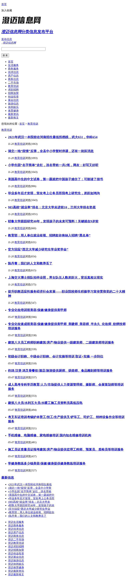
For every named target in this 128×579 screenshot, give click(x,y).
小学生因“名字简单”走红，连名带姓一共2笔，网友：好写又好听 (53, 165)
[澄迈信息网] (22, 24)
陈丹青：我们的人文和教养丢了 (30, 263)
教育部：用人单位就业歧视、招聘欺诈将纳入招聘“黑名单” (49, 235)
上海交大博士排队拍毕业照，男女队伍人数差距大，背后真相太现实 (55, 277)
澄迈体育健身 (16, 567)
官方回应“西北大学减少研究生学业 (29, 508)
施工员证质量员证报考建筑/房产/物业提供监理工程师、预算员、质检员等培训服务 (66, 449)
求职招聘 (13, 89)
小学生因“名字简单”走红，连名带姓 (29, 491)
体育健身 (13, 110)
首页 (4, 4)
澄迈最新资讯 (16, 571)
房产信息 (13, 75)
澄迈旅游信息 (16, 560)
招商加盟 (13, 93)
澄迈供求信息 (16, 529)
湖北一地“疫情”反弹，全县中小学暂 (29, 487)
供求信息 (13, 72)
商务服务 (13, 68)
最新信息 (7, 477)
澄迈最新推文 (16, 574)
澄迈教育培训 (16, 543)
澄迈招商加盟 (16, 550)
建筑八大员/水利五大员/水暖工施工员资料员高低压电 (45, 403)
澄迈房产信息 (16, 532)
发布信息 (6, 39)
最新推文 (13, 117)
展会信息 (13, 100)
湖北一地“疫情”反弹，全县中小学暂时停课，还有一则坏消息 (51, 151)
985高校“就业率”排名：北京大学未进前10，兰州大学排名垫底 (52, 207)
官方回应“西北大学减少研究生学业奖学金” (38, 249)
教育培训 (13, 86)
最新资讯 (13, 114)
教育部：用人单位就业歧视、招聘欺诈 (31, 512)
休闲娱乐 (13, 107)
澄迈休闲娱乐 (16, 564)
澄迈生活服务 (16, 522)
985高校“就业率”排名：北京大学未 (29, 501)
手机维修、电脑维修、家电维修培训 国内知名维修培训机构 (49, 435)
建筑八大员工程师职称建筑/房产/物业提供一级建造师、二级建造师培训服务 (61, 342)
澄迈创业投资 (16, 553)
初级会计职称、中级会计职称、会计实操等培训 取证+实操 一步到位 (55, 356)
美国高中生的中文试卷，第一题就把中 (31, 494)
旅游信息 (13, 103)
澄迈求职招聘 (16, 546)
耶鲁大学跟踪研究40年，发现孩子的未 (31, 505)
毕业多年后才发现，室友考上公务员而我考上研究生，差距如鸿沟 (54, 193)
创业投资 (13, 96)
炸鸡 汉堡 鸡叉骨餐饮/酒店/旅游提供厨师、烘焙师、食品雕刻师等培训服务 (60, 370)
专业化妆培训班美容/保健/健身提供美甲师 (37, 310)
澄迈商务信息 (16, 536)
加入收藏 (6, 10)
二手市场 (13, 82)
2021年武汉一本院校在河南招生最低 (30, 484)
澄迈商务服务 (16, 525)
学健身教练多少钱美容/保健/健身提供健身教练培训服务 (47, 463)
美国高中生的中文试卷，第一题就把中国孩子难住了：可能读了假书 (55, 179)
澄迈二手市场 (16, 539)
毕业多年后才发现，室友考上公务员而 (31, 498)
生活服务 (13, 65)
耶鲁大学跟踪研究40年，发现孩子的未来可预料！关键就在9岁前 (53, 221)
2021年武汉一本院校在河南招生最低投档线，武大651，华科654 (53, 137)
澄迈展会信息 (16, 557)
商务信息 (13, 79)
